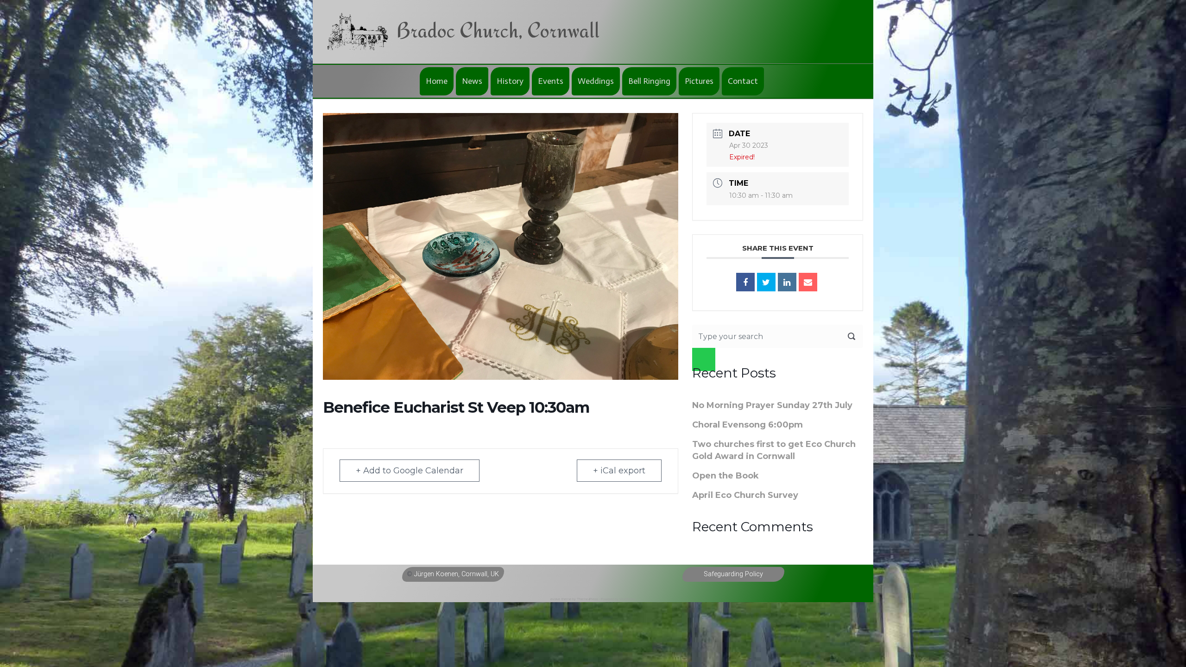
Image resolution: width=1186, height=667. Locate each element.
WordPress (627, 599)
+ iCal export (619, 471)
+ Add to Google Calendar (409, 471)
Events (550, 81)
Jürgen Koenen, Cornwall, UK (456, 574)
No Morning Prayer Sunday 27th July (772, 405)
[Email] (808, 282)
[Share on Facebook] (745, 282)
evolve (555, 599)
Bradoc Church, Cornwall (497, 30)
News (472, 81)
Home (437, 81)
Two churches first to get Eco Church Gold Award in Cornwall (774, 450)
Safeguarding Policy (733, 574)
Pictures (699, 81)
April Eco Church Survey (745, 495)
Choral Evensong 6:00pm (747, 425)
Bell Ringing (649, 81)
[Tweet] (766, 282)
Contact (743, 81)
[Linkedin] (787, 282)
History (510, 81)
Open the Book (725, 476)
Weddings (596, 81)
